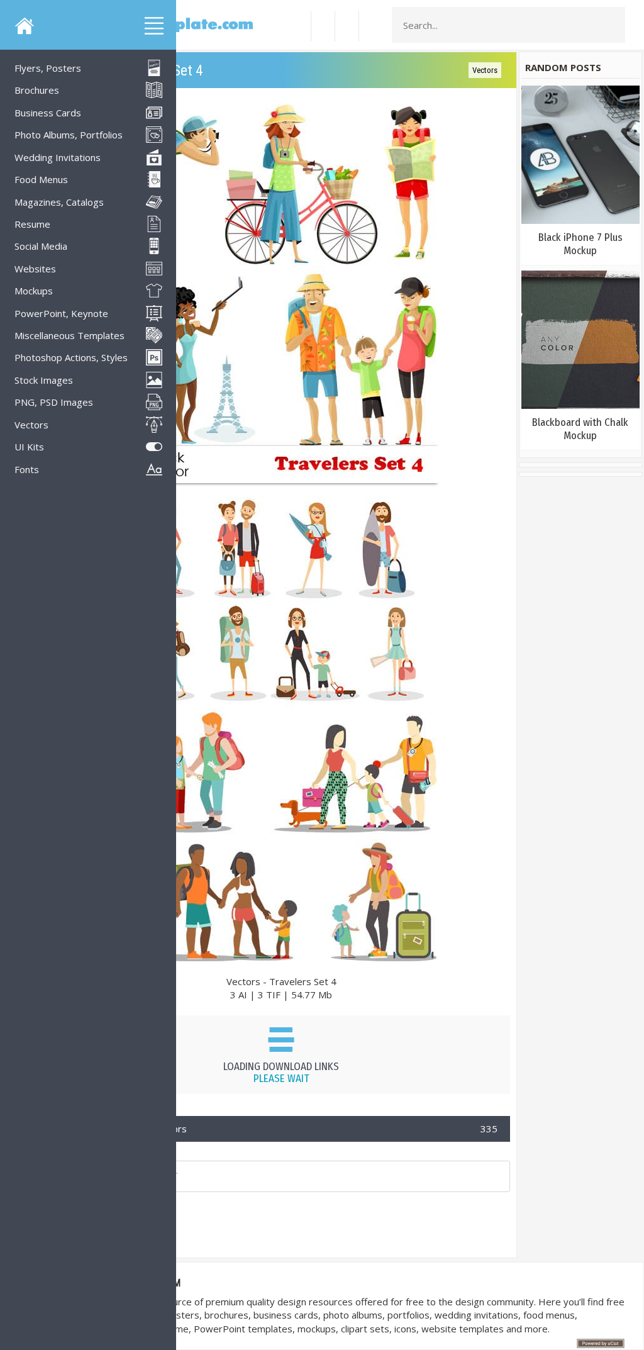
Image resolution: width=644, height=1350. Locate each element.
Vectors (484, 70)
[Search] (612, 25)
